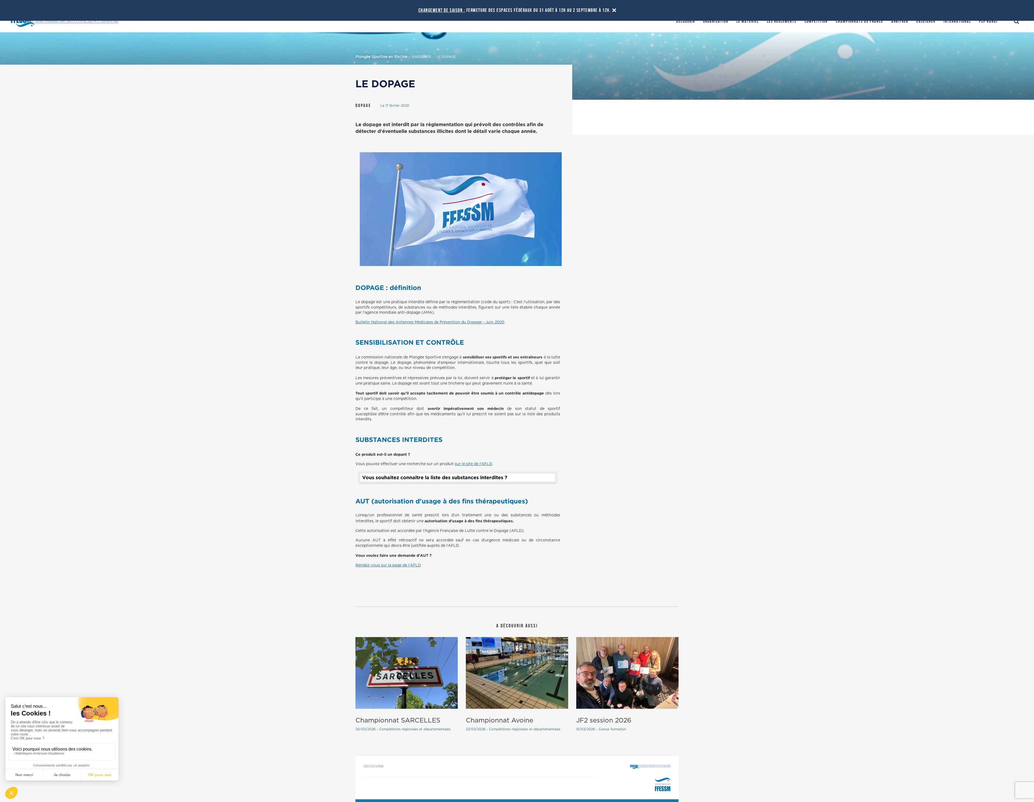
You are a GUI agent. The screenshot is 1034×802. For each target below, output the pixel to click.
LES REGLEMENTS (782, 21)
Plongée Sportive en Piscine (381, 56)
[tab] (458, 477)
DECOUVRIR (374, 766)
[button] (457, 477)
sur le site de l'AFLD (473, 464)
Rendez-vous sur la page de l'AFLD (388, 565)
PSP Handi (988, 21)
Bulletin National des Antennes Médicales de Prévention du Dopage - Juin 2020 (429, 322)
